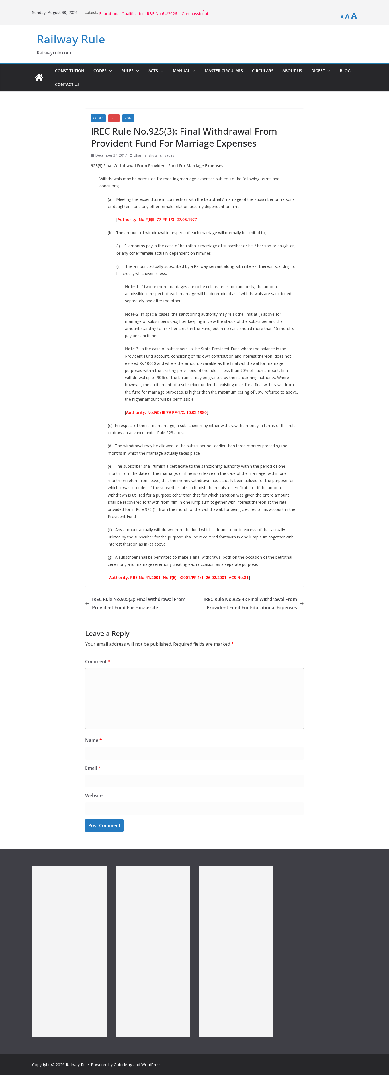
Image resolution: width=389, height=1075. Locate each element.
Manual (181, 70)
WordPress (151, 1064)
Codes (100, 70)
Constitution (69, 70)
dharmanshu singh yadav (154, 155)
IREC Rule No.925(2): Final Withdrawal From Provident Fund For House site (138, 603)
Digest (318, 70)
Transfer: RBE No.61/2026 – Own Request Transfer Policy (152, 12)
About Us (292, 70)
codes (98, 118)
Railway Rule (71, 39)
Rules (127, 70)
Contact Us (67, 84)
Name (93, 740)
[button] (109, 71)
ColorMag (123, 1064)
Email (93, 768)
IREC (114, 118)
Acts (153, 70)
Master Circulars (224, 70)
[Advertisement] (69, 951)
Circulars (262, 70)
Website (94, 795)
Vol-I (128, 118)
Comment (97, 661)
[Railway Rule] (39, 77)
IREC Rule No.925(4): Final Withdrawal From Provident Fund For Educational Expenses (250, 603)
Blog (345, 70)
